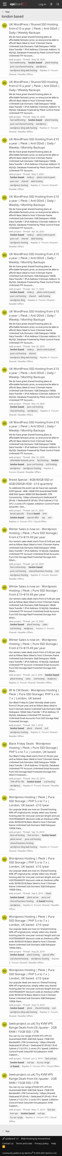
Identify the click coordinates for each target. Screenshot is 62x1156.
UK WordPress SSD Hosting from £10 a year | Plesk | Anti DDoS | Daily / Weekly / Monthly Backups (34, 143)
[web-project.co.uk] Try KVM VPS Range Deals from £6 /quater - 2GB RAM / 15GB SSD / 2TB (33, 1027)
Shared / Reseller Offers (21, 74)
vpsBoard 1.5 (11, 1138)
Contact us (7, 1143)
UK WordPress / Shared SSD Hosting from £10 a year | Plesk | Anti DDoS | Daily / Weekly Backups (34, 28)
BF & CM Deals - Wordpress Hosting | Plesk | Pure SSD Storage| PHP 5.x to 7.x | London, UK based (34, 694)
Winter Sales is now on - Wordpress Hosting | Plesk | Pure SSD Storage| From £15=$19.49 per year (33, 533)
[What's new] (51, 4)
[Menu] (5, 4)
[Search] (58, 4)
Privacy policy (42, 1143)
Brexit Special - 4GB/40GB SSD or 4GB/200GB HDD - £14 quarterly (31, 482)
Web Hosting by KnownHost (35, 1138)
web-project (15, 59)
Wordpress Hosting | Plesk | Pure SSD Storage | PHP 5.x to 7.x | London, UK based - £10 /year (32, 801)
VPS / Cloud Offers (37, 521)
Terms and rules (24, 1143)
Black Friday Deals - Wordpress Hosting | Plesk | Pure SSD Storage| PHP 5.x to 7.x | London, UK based (33, 747)
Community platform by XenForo (29, 1153)
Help (53, 1143)
